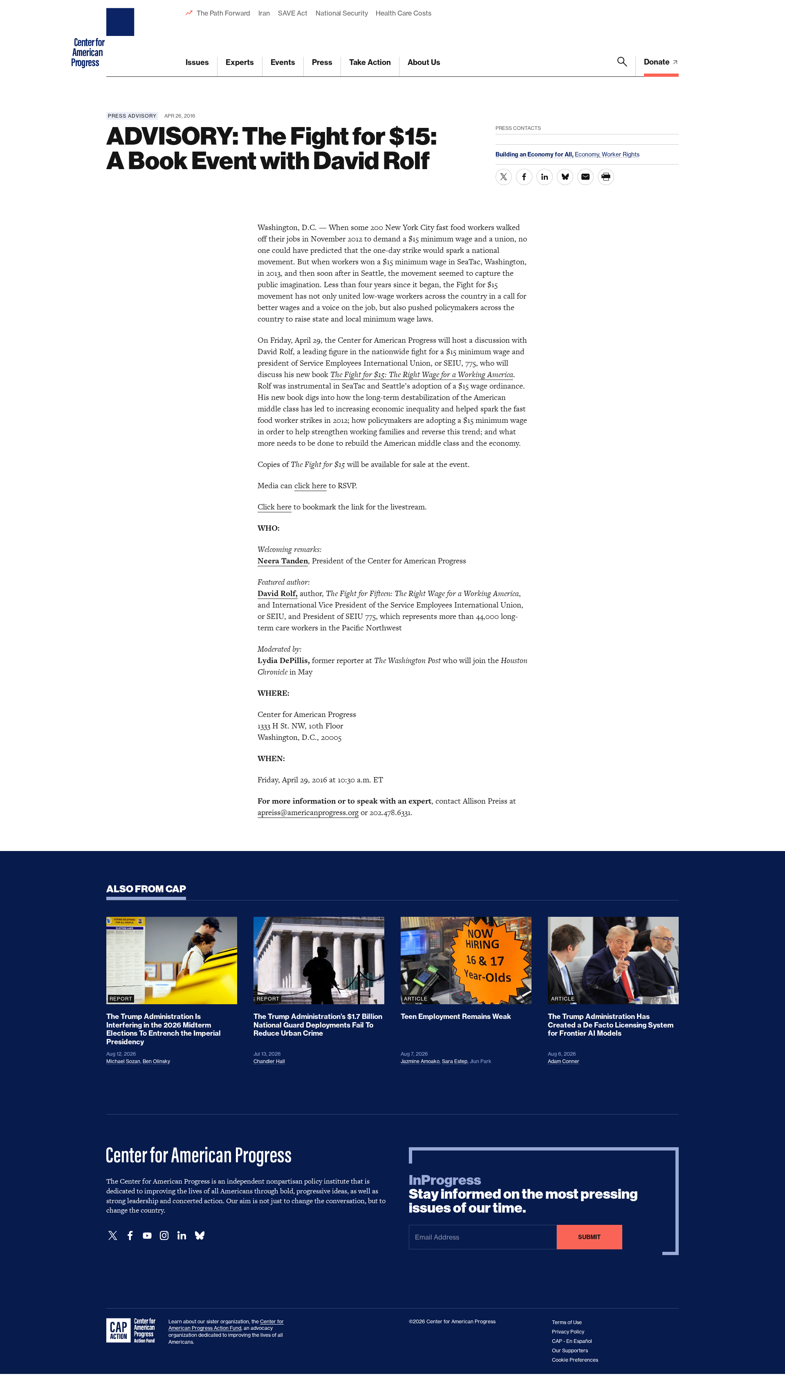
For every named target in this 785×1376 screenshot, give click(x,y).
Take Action (370, 62)
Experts (240, 62)
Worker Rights (620, 154)
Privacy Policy (568, 1332)
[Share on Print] (606, 177)
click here (310, 485)
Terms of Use (567, 1322)
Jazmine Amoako (420, 1061)
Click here (275, 506)
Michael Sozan (123, 1061)
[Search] (622, 66)
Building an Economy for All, (535, 154)
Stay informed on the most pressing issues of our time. (523, 1194)
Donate (657, 62)
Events (283, 62)
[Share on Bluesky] (565, 177)
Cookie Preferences (575, 1360)
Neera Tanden (283, 560)
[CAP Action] (133, 1330)
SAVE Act (292, 13)
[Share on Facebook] (524, 177)
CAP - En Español (572, 1341)
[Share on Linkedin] (544, 177)
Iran (264, 13)
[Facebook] (130, 1235)
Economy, (588, 154)
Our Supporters (570, 1350)
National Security (342, 13)
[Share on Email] (585, 177)
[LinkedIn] (181, 1235)
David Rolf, (278, 593)
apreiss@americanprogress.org (308, 812)
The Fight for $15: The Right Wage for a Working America (421, 374)
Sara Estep (454, 1061)
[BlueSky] (199, 1235)
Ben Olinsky (156, 1061)
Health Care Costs (403, 13)
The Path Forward (223, 13)
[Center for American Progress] (121, 38)
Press (322, 62)
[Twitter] (112, 1235)
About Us (424, 62)
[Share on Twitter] (504, 177)
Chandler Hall (269, 1061)
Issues (197, 62)
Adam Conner (563, 1061)
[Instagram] (164, 1235)
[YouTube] (147, 1235)
